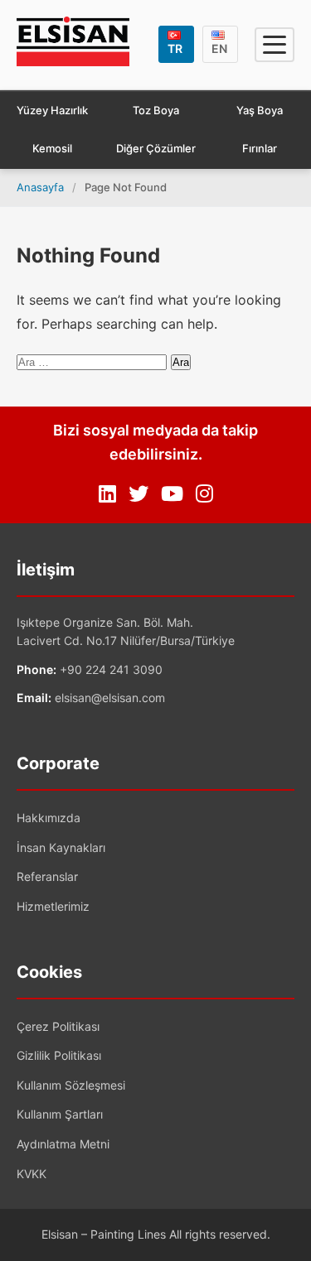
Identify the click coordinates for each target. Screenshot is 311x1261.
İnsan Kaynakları (61, 847)
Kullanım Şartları (60, 1114)
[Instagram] (204, 494)
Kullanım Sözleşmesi (71, 1085)
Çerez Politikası (58, 1026)
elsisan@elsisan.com (110, 698)
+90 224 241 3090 (111, 669)
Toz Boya (156, 110)
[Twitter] (138, 494)
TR (175, 48)
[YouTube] (172, 494)
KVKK (31, 1174)
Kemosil (52, 148)
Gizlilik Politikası (59, 1055)
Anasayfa (40, 187)
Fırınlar (259, 148)
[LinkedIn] (107, 494)
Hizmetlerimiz (53, 906)
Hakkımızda (48, 818)
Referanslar (47, 876)
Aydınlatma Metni (63, 1144)
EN (219, 48)
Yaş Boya (259, 110)
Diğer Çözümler (156, 148)
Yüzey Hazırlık (52, 110)
